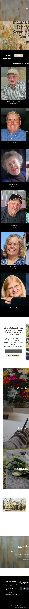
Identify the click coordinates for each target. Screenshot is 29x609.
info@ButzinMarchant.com (13, 346)
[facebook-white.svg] (21, 589)
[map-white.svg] (27, 589)
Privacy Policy (18, 607)
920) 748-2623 (14, 588)
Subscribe (15, 64)
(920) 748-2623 (18, 343)
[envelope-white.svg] (24, 589)
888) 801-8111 (13, 590)
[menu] (27, 8)
